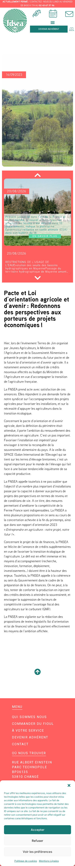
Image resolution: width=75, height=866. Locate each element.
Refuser (37, 841)
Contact (20, 744)
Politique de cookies (25, 860)
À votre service (28, 730)
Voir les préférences (37, 852)
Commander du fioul (33, 724)
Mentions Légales (49, 860)
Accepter (37, 830)
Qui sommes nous (29, 717)
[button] (69, 785)
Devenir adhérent (30, 737)
